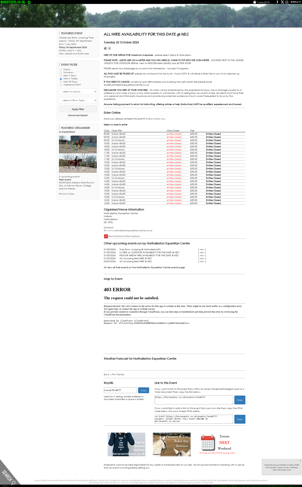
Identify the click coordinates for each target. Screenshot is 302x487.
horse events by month (124, 480)
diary (156, 480)
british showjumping (179, 483)
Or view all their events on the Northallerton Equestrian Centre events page (144, 267)
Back (106, 374)
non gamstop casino (161, 483)
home (210, 483)
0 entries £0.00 (263, 2)
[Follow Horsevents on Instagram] (286, 3)
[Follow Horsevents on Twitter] (282, 3)
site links (208, 480)
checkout (147, 483)
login (140, 483)
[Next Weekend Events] (217, 455)
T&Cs (215, 480)
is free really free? (105, 483)
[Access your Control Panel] (29, 2)
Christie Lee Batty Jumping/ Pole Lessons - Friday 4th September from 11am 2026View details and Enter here (76, 45)
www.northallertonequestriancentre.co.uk (129, 230)
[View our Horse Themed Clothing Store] (126, 455)
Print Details (118, 374)
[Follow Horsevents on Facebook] (277, 3)
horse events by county (193, 480)
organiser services (245, 480)
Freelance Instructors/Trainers (69, 480)
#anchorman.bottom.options (124, 235)
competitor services (227, 480)
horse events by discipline (171, 480)
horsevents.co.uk (12, 2)
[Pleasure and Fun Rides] (172, 455)
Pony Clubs (109, 480)
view (202, 249)
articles (87, 480)
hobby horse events (144, 480)
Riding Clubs (96, 480)
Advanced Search (78, 115)
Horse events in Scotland (125, 483)
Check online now (155, 118)
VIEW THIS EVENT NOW (281, 470)
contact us (38, 480)
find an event (49, 480)
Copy (144, 390)
